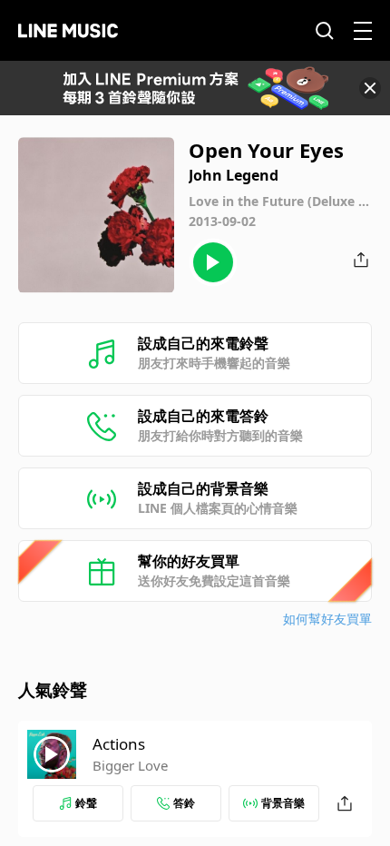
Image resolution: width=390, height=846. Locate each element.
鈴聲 (86, 803)
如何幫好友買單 (327, 618)
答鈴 (184, 803)
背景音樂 (283, 803)
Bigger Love (130, 765)
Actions (119, 743)
